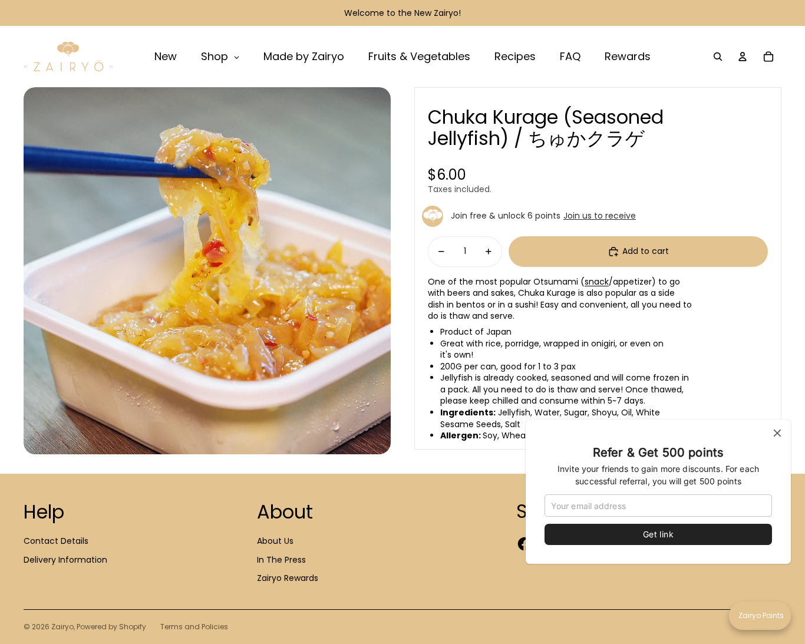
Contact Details (56, 541)
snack (597, 282)
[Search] (718, 57)
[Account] (742, 57)
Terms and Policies (194, 627)
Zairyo (62, 627)
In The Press (281, 560)
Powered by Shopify (111, 627)
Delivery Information (65, 560)
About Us (275, 541)
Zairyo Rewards (287, 578)
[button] (760, 616)
